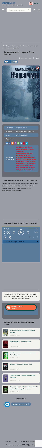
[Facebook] (9, 143)
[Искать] (28, 10)
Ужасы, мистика (32, 46)
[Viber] (15, 143)
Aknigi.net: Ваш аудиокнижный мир (15, 46)
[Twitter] (27, 143)
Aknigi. (12, 3)
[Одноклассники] (12, 143)
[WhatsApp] (18, 143)
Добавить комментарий (21, 404)
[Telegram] (21, 143)
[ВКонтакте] (7, 143)
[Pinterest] (24, 143)
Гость (36, 3)
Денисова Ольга (21, 135)
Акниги (16, 442)
